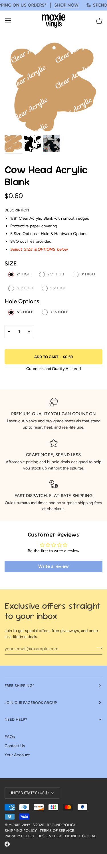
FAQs (10, 736)
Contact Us (15, 745)
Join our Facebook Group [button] (31, 703)
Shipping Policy (21, 830)
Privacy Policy (20, 836)
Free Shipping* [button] (19, 685)
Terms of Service (57, 830)
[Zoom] (15, 124)
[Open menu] (13, 21)
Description (17, 210)
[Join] (97, 648)
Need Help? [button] (16, 719)
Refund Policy (61, 825)
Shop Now (62, 5)
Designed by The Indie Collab (67, 836)
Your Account (17, 754)
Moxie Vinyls (22, 825)
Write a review (53, 566)
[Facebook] (7, 844)
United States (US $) (29, 793)
